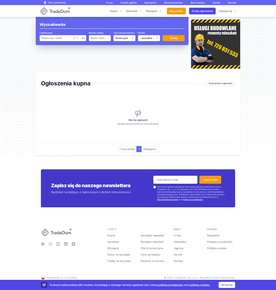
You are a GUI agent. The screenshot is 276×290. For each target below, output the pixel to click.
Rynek (141, 32)
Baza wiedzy (198, 2)
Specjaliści (150, 2)
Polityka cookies (217, 248)
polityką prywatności (170, 284)
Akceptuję (226, 284)
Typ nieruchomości (124, 32)
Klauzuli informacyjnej (167, 199)
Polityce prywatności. (193, 199)
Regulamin (213, 235)
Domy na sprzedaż (118, 254)
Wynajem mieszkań (152, 241)
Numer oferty (96, 32)
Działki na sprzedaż (119, 261)
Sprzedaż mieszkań (152, 235)
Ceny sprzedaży (57, 2)
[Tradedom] (55, 11)
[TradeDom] (71, 232)
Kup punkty (176, 11)
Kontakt (232, 2)
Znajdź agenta (128, 2)
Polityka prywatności (219, 241)
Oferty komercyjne (152, 248)
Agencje (179, 248)
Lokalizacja (46, 32)
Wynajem (113, 248)
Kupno (111, 235)
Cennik (216, 2)
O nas (109, 2)
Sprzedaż (113, 241)
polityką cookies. (200, 284)
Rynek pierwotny (173, 2)
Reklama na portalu (152, 261)
